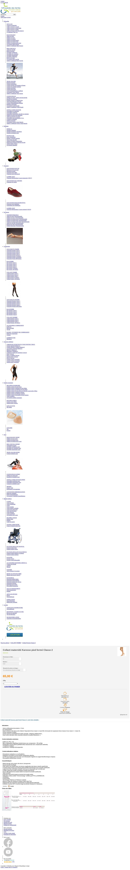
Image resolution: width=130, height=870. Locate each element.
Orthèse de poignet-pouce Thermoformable (17, 219)
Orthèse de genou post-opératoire (14, 115)
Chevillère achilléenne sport (13, 447)
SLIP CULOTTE (11, 406)
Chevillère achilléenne (12, 52)
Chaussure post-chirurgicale (13, 174)
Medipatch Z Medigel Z (12, 351)
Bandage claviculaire (12, 104)
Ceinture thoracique (11, 89)
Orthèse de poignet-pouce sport (14, 441)
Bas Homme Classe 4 (12, 314)
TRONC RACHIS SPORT (13, 452)
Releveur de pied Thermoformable (15, 224)
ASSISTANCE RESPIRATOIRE (15, 607)
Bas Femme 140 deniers (12, 269)
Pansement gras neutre (12, 584)
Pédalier (8, 591)
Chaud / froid (10, 488)
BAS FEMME (10, 261)
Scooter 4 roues (10, 558)
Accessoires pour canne (12, 515)
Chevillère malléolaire (12, 56)
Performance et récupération (13, 489)
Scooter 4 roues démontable (13, 560)
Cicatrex (9, 335)
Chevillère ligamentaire (12, 55)
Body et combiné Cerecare (13, 355)
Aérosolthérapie (10, 609)
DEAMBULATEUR (12, 517)
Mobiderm (9, 339)
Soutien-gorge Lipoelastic (13, 362)
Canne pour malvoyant (12, 509)
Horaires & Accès (8, 822)
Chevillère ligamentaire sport (13, 449)
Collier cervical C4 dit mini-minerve (15, 30)
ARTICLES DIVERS (12, 594)
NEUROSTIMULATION (13, 617)
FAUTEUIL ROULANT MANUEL (15, 546)
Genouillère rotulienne (12, 112)
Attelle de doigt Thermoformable (14, 216)
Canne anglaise (10, 502)
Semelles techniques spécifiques (14, 131)
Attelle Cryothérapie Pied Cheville (15, 60)
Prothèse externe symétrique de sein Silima (17, 388)
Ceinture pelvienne (11, 88)
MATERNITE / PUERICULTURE (15, 611)
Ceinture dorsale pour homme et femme (16, 85)
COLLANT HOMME (12, 317)
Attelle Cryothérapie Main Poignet (15, 45)
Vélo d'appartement (11, 590)
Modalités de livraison (9, 830)
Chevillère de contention (12, 54)
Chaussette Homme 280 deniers (14, 306)
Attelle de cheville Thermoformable (15, 223)
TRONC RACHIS (11, 81)
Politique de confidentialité (10, 825)
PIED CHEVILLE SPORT (13, 444)
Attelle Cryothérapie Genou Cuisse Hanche (17, 123)
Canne (8, 505)
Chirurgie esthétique (8, 341)
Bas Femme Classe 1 (12, 262)
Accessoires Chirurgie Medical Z (14, 348)
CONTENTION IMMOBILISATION (16, 492)
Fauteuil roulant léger (12, 548)
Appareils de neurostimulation (14, 618)
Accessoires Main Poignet (13, 44)
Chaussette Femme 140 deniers (14, 257)
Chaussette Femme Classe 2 (13, 252)
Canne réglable (10, 507)
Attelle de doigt (10, 36)
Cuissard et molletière (12, 119)
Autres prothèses (11, 396)
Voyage (8, 329)
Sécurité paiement (8, 829)
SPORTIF (9, 486)
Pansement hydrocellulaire (13, 580)
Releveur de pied (11, 58)
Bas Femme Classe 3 (12, 265)
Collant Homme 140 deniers (13, 322)
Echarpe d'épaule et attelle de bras (15, 100)
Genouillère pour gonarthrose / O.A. (15, 118)
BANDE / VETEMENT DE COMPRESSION (18, 332)
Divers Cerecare (10, 358)
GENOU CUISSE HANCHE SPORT (16, 479)
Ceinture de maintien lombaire (14, 86)
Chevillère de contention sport (14, 448)
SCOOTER (9, 557)
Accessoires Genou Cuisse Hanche (15, 122)
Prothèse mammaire (8, 382)
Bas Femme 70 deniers (12, 268)
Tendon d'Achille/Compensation (14, 141)
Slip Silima (9, 407)
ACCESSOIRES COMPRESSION (15, 325)
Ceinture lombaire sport (12, 453)
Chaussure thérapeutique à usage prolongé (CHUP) (19, 209)
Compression (7, 246)
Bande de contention (11, 493)
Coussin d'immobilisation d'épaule (15, 103)
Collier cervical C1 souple (13, 26)
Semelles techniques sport (13, 133)
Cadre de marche (11, 521)
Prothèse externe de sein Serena (14, 387)
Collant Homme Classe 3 (13, 321)
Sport (5, 434)
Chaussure (6, 165)
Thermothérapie (10, 596)
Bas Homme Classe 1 (12, 310)
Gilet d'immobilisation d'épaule (14, 101)
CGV (5, 831)
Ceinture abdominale (11, 84)
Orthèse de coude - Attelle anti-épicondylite (17, 97)
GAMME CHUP (11, 208)
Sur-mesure (6, 212)
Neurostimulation (11, 601)
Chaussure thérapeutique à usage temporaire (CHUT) (19, 178)
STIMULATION (11, 599)
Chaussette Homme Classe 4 (13, 305)
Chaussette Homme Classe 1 (13, 301)
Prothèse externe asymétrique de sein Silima (17, 389)
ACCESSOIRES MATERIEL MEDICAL (17, 562)
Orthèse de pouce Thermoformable (15, 217)
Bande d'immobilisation (12, 494)
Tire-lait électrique (11, 614)
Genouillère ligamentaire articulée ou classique (18, 114)
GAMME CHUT (11, 176)
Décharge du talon (11, 171)
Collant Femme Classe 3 (12, 276)
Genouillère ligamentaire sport (14, 482)
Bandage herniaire (11, 82)
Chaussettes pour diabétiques (13, 205)
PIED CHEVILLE (11, 48)
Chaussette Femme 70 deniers (14, 256)
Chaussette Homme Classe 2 (13, 302)
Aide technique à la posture (13, 571)
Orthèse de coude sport (12, 475)
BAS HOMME (10, 309)
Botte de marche (10, 51)
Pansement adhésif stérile (13, 579)
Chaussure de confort (12, 182)
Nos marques (7, 821)
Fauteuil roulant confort (12, 549)
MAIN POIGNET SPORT (13, 437)
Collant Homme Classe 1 (13, 318)
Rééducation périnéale (12, 602)
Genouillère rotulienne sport (13, 481)
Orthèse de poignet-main (12, 41)
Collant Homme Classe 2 (13, 320)
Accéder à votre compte (9, 833)
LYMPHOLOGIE (11, 337)
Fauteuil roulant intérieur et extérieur (15, 553)
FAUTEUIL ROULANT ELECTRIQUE (17, 552)
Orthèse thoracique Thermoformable (15, 225)
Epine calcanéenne (11, 137)
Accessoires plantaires (12, 145)
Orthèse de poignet (11, 39)
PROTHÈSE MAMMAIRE (13, 385)
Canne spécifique (11, 513)
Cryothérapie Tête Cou (12, 32)
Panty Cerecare (10, 354)
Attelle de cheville (11, 50)
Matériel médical (8, 498)
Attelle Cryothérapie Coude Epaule (15, 107)
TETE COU (10, 24)
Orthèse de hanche (11, 120)
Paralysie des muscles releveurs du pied (16, 142)
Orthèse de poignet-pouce (13, 40)
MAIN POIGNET (11, 35)
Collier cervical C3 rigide (13, 29)
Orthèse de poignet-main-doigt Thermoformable (18, 221)
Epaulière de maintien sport (13, 477)
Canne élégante (10, 512)
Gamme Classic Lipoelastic (13, 359)
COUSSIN (9, 569)
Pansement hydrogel (11, 583)
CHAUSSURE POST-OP (13, 168)
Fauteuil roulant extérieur (13, 554)
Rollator (8, 520)
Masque (8, 567)
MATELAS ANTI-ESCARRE (14, 573)
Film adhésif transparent (12, 586)
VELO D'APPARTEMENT (13, 588)
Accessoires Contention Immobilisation (16, 496)
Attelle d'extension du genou (13, 116)
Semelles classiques (11, 130)
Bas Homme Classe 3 (12, 313)
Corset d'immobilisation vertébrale (15, 90)
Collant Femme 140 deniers (13, 279)
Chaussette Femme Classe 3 (13, 253)
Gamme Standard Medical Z (13, 346)
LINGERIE (9, 428)
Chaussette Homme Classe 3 (13, 303)
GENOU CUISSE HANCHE (14, 110)
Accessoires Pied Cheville (13, 59)
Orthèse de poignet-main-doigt (14, 43)
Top (8, 429)
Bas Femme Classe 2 (12, 264)
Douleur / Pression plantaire (13, 138)
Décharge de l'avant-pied (12, 170)
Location (6, 605)
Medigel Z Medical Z (12, 350)
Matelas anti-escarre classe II (13, 575)
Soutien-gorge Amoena (12, 403)
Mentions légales (8, 823)
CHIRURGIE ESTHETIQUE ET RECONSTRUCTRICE (21, 344)
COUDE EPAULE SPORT (13, 474)
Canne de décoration (11, 511)
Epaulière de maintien (12, 99)
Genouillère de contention (13, 111)
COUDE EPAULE (11, 96)
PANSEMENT (10, 577)
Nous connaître (7, 819)
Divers (8, 595)
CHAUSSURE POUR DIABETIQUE (16, 202)
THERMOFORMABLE (13, 215)
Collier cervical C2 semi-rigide (14, 28)
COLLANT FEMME (12, 272)
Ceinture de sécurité (11, 564)
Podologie (6, 126)
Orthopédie (6, 21)
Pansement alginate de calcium (14, 582)
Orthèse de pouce (11, 37)
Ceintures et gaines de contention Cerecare (17, 352)
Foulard (8, 430)
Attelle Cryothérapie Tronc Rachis (15, 93)
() (13, 861)
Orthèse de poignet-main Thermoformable (17, 220)
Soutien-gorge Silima (12, 401)
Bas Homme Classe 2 (12, 312)
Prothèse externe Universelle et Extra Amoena (17, 395)
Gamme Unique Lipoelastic (13, 360)
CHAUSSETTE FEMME (13, 249)
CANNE (9, 501)
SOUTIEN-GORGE (12, 400)
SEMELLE (9, 129)
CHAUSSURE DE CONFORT (14, 180)
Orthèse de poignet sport (12, 440)
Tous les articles (5, 643)
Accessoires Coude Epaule (13, 105)
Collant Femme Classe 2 (12, 275)
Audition (9, 565)
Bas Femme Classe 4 (12, 266)
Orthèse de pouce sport (12, 438)
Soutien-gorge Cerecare (12, 356)
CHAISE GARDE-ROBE (13, 524)
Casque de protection (12, 25)
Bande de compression (12, 333)
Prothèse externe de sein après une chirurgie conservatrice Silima (22, 391)
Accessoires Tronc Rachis (13, 92)
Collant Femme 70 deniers (13, 277)
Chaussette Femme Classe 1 (13, 250)
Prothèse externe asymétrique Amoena (16, 393)
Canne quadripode (11, 504)
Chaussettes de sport (11, 445)
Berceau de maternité (12, 613)
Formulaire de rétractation (10, 834)
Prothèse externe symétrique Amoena (15, 392)
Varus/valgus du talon (12, 139)
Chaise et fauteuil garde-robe (13, 526)
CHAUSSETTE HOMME (13, 299)
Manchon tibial (10, 328)
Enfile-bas (9, 326)
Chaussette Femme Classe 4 (13, 254)
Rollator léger (10, 519)
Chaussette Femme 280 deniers (14, 258)
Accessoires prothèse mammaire (14, 397)
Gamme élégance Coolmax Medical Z (16, 347)
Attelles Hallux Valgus (12, 143)
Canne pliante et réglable (12, 508)
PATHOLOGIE (10, 135)
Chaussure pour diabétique (13, 204)
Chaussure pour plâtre (12, 172)
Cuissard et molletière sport (13, 483)
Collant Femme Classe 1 (12, 273)
